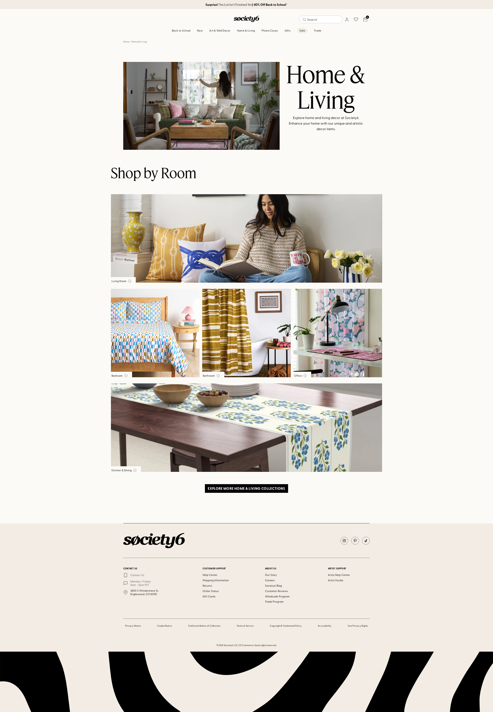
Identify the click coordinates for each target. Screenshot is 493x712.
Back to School (181, 30)
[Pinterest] (355, 541)
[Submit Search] (304, 19)
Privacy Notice (133, 625)
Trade (317, 30)
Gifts (288, 30)
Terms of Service (245, 625)
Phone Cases (270, 30)
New (200, 30)
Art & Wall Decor (219, 30)
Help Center (210, 575)
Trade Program (274, 601)
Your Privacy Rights (358, 625)
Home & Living (246, 30)
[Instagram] (344, 541)
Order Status (211, 591)
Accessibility (324, 625)
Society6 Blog (273, 585)
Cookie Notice (164, 625)
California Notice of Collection (204, 625)
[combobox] (320, 19)
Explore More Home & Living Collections (246, 488)
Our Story (271, 575)
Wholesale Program (277, 596)
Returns (207, 585)
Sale (302, 30)
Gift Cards (209, 596)
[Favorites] (356, 19)
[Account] (346, 19)
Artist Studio (335, 580)
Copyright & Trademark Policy (286, 625)
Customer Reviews (276, 591)
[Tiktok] (366, 541)
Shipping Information (216, 580)
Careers (270, 580)
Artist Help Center (339, 575)
